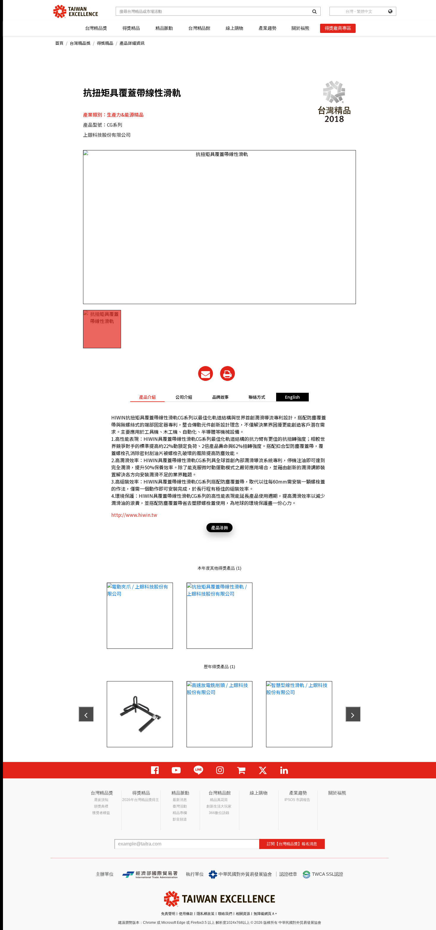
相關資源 (243, 914)
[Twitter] (262, 770)
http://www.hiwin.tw (134, 514)
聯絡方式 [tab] (257, 397)
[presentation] (86, 714)
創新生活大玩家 (218, 806)
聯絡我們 (225, 914)
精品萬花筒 (219, 800)
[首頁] (75, 11)
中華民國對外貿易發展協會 (244, 874)
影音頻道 (180, 819)
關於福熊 (300, 28)
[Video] (176, 770)
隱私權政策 (205, 914)
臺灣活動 (180, 806)
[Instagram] (220, 770)
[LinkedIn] (284, 770)
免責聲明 (168, 914)
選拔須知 (101, 800)
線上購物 (234, 28)
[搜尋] (314, 11)
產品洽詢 (219, 527)
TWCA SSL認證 (327, 874)
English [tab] (292, 397)
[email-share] (205, 373)
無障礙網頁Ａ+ (265, 914)
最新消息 (180, 800)
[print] (227, 373)
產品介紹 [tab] (147, 397)
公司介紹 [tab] (184, 397)
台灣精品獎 (96, 28)
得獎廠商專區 (338, 28)
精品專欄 (180, 813)
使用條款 (186, 914)
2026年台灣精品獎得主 (140, 800)
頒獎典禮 (101, 806)
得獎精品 (131, 28)
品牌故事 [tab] (220, 397)
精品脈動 (164, 28)
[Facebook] (155, 770)
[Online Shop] (241, 770)
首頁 (59, 43)
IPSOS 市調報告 (297, 800)
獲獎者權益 (101, 813)
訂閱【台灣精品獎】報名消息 (292, 844)
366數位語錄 (219, 813)
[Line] (198, 770)
